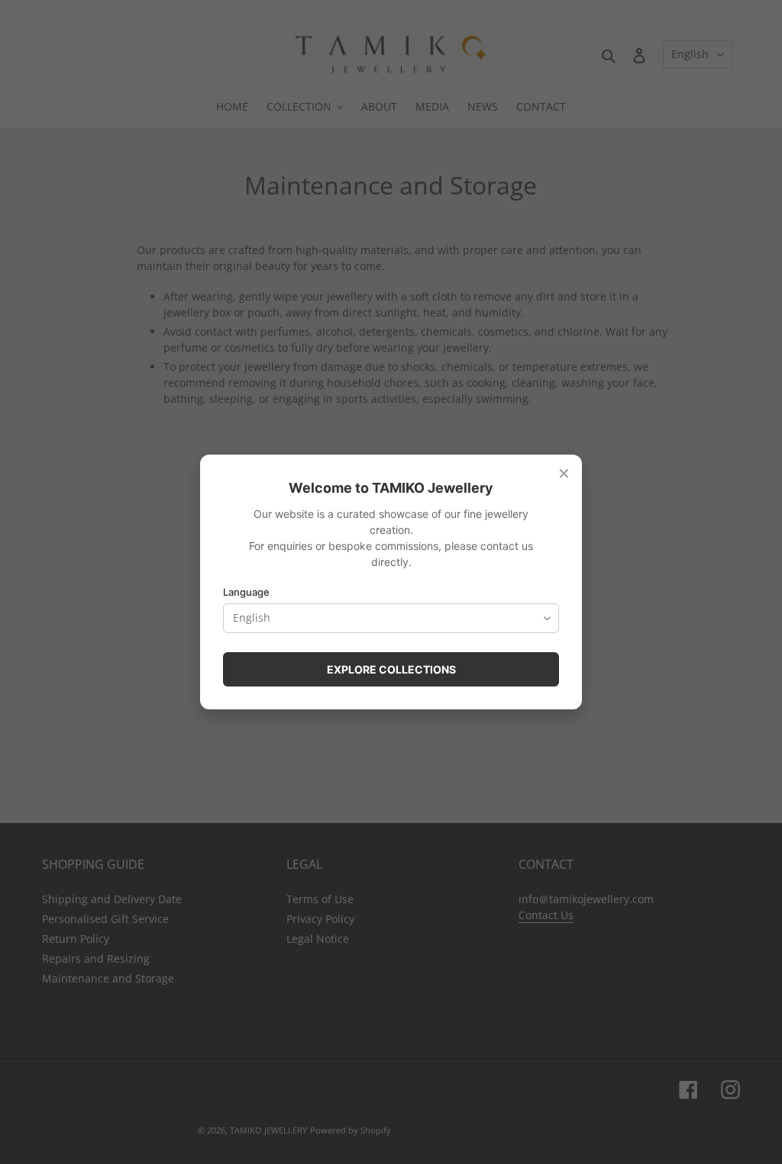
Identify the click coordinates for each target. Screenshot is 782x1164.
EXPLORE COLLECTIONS (391, 669)
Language (246, 592)
